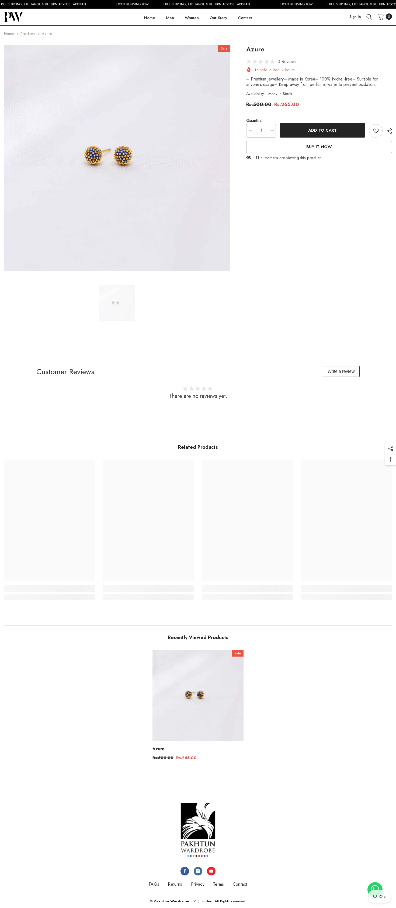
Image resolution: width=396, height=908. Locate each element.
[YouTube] (211, 871)
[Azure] (198, 695)
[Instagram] (198, 871)
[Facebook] (184, 871)
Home (9, 33)
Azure (158, 749)
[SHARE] (387, 131)
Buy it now (319, 147)
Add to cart (322, 130)
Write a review (341, 371)
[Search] (369, 16)
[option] (117, 158)
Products (28, 33)
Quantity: (254, 120)
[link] (49, 588)
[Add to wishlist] (376, 131)
